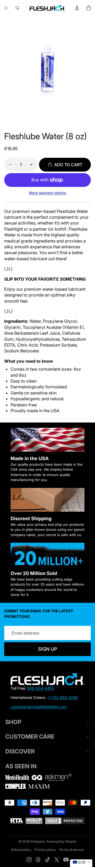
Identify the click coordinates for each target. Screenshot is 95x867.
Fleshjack (38, 841)
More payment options (47, 193)
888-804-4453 (40, 688)
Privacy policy (45, 850)
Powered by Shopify (61, 841)
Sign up (47, 649)
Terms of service (71, 850)
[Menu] (6, 8)
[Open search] (17, 8)
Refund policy (21, 850)
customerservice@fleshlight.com (39, 706)
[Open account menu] (77, 8)
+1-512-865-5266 (62, 697)
